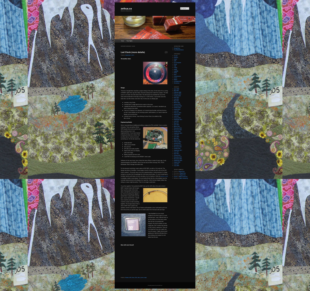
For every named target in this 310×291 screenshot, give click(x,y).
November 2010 (178, 158)
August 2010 (177, 162)
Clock (133, 277)
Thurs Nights (129, 41)
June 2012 (176, 136)
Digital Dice (182, 171)
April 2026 (176, 89)
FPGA (175, 73)
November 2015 (178, 106)
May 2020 (176, 90)
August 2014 (177, 114)
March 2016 (177, 102)
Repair (175, 79)
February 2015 (177, 112)
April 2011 (176, 153)
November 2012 (178, 130)
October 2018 (177, 95)
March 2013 (177, 126)
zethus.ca (126, 8)
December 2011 (178, 145)
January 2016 (177, 104)
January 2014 (177, 118)
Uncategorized (177, 81)
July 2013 (176, 121)
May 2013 (176, 123)
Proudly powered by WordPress (155, 285)
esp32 (175, 69)
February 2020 (177, 92)
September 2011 (178, 150)
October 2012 (177, 131)
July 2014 (176, 116)
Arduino (127, 277)
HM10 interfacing (183, 176)
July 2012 (176, 135)
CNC (136, 277)
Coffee (175, 67)
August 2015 (177, 109)
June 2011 (176, 152)
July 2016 (176, 99)
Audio (175, 59)
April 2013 (176, 124)
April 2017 (176, 97)
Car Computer (177, 62)
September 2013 (178, 119)
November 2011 (178, 147)
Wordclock (176, 83)
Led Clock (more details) (133, 52)
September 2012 (178, 133)
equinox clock (164, 176)
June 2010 (176, 165)
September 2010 (178, 160)
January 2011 (177, 155)
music (175, 78)
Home (122, 41)
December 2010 (178, 157)
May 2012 (176, 138)
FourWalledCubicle (179, 50)
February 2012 (177, 141)
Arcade (176, 56)
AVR (130, 277)
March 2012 (177, 140)
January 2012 (177, 143)
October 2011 (177, 148)
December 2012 (178, 128)
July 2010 (176, 164)
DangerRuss (177, 48)
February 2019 (177, 94)
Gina (139, 277)
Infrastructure (177, 76)
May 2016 (176, 101)
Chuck (175, 176)
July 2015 (176, 111)
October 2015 (177, 107)
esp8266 (176, 71)
